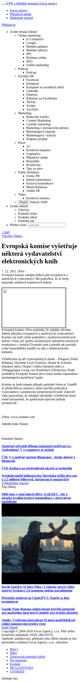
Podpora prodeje (37, 139)
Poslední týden (27, 213)
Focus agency (19, 10)
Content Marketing (38, 120)
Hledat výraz (18, 225)
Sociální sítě (26, 76)
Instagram (32, 83)
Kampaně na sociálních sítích (45, 87)
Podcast (23, 68)
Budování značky (37, 117)
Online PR (33, 190)
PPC (29, 54)
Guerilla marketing (38, 124)
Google (31, 43)
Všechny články (12, 236)
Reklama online (36, 57)
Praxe (21, 142)
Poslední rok (26, 221)
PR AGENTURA (21, 667)
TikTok (31, 102)
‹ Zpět (5, 232)
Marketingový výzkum (41, 135)
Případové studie (20, 14)
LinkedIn (32, 91)
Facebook (32, 80)
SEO (29, 61)
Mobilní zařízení (36, 50)
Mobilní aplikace (37, 46)
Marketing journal (21, 18)
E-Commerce (34, 39)
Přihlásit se (9, 24)
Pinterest (31, 94)
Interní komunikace (38, 179)
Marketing (24, 113)
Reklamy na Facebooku (41, 98)
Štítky (13, 653)
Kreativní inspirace (38, 150)
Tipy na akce (34, 168)
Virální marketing (37, 65)
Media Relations (36, 187)
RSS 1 (14, 649)
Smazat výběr (38, 202)
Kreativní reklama (37, 198)
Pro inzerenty (18, 660)
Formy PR (33, 176)
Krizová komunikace (39, 183)
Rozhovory (33, 165)
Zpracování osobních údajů (27, 656)
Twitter (30, 105)
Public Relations (28, 172)
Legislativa (33, 154)
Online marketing (29, 35)
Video (22, 194)
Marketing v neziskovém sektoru (47, 128)
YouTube (32, 109)
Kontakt (15, 664)
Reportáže (32, 161)
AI (28, 146)
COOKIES (17, 671)
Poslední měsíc (27, 217)
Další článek (10, 627)
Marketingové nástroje (40, 131)
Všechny (24, 210)
